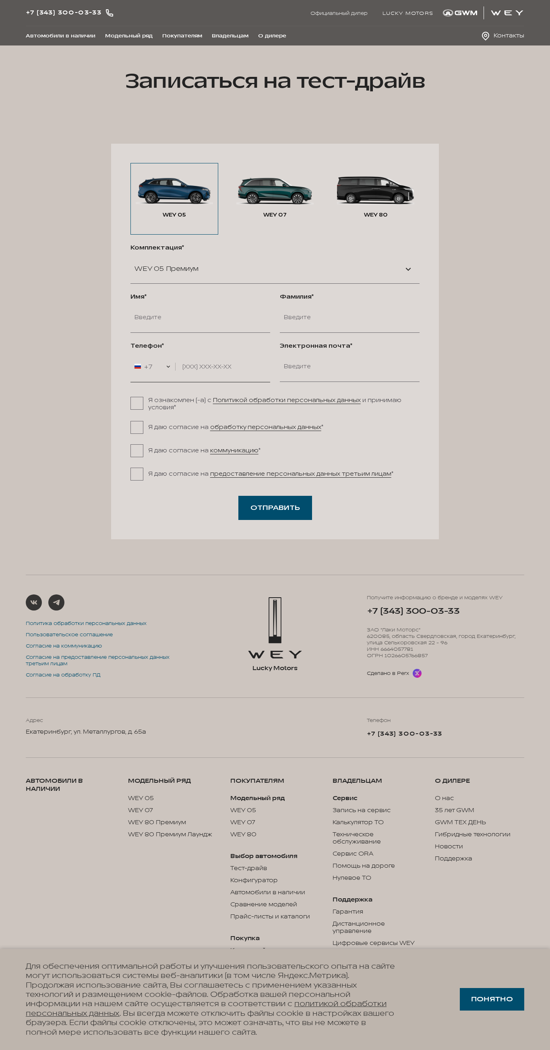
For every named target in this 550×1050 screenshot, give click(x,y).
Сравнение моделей (263, 904)
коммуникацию (234, 450)
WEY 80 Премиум (157, 822)
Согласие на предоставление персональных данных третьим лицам (98, 660)
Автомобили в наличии (60, 36)
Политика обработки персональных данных (86, 623)
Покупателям (182, 36)
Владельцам (230, 36)
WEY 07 (140, 810)
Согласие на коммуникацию (64, 646)
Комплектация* (157, 248)
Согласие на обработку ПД (63, 675)
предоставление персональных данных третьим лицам (300, 474)
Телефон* (147, 346)
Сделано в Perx (388, 673)
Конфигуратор (254, 880)
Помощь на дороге (364, 866)
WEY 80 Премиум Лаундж (170, 834)
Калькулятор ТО (358, 822)
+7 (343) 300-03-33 (413, 611)
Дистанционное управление (359, 927)
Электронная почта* (316, 346)
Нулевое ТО (352, 878)
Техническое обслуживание (357, 838)
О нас (444, 798)
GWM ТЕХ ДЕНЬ (460, 822)
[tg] (56, 602)
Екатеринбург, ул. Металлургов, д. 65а (86, 732)
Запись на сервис (362, 810)
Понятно (492, 999)
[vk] (34, 602)
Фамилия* (297, 297)
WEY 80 (243, 834)
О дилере (272, 36)
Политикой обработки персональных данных (287, 400)
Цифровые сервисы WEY (374, 943)
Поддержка (453, 858)
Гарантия (348, 912)
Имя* (138, 297)
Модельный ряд (129, 36)
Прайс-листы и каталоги (270, 916)
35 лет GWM (454, 810)
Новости (449, 846)
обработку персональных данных (265, 427)
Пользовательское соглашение (69, 634)
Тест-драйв (248, 868)
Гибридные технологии (473, 834)
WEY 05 (141, 798)
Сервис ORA (353, 854)
